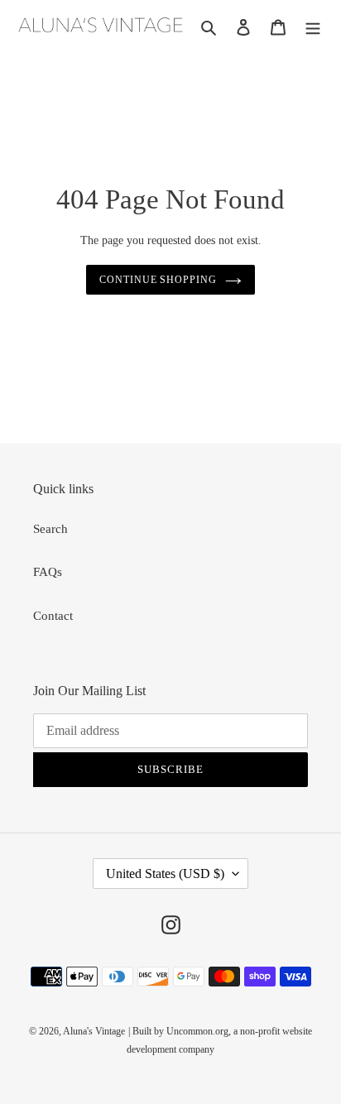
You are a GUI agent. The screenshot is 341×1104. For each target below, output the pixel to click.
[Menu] (312, 26)
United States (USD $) (165, 873)
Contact (53, 615)
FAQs (47, 571)
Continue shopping (158, 280)
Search (50, 528)
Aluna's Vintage (94, 1031)
